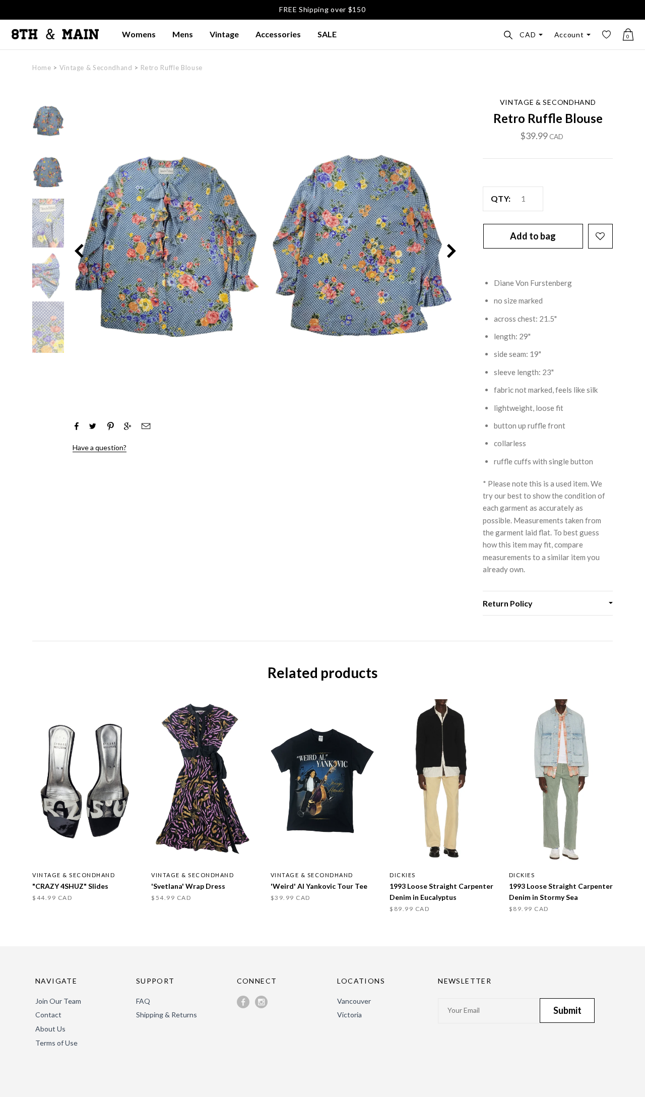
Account (569, 34)
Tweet (93, 426)
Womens (139, 34)
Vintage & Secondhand (96, 68)
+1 (127, 426)
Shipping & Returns (166, 1014)
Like (76, 426)
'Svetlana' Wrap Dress (188, 886)
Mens (182, 34)
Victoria (349, 1014)
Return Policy (508, 603)
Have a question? (99, 447)
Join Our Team (58, 1001)
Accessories (278, 34)
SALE (327, 34)
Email (143, 426)
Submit (567, 1010)
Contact (48, 1014)
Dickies (403, 875)
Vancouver (354, 1001)
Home (41, 68)
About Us (50, 1028)
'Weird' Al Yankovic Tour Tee (319, 886)
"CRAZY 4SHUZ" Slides (70, 886)
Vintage (224, 34)
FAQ (143, 1001)
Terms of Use (56, 1043)
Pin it (110, 425)
